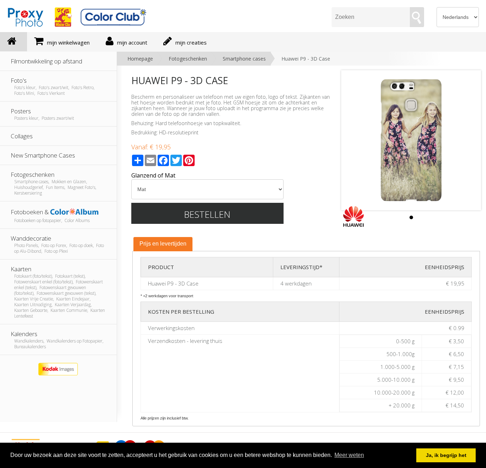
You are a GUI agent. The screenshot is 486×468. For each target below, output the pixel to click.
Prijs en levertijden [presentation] (162, 244)
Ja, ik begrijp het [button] (446, 455)
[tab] (162, 244)
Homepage (140, 58)
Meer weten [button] (349, 455)
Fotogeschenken (188, 58)
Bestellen (207, 214)
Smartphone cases (244, 58)
